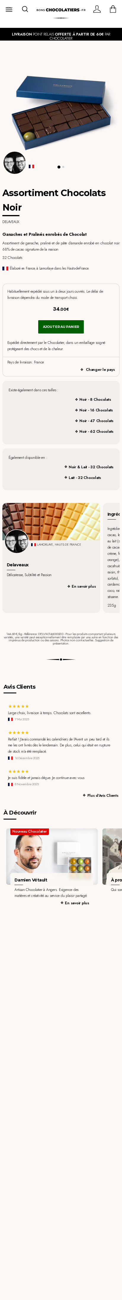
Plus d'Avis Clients (102, 795)
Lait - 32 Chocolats (85, 477)
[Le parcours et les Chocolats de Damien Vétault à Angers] (52, 856)
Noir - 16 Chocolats (96, 410)
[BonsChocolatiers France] (61, 10)
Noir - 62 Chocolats (96, 431)
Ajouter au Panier (61, 327)
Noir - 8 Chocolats (95, 399)
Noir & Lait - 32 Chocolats (91, 467)
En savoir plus (84, 586)
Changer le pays (100, 369)
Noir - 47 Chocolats (96, 421)
